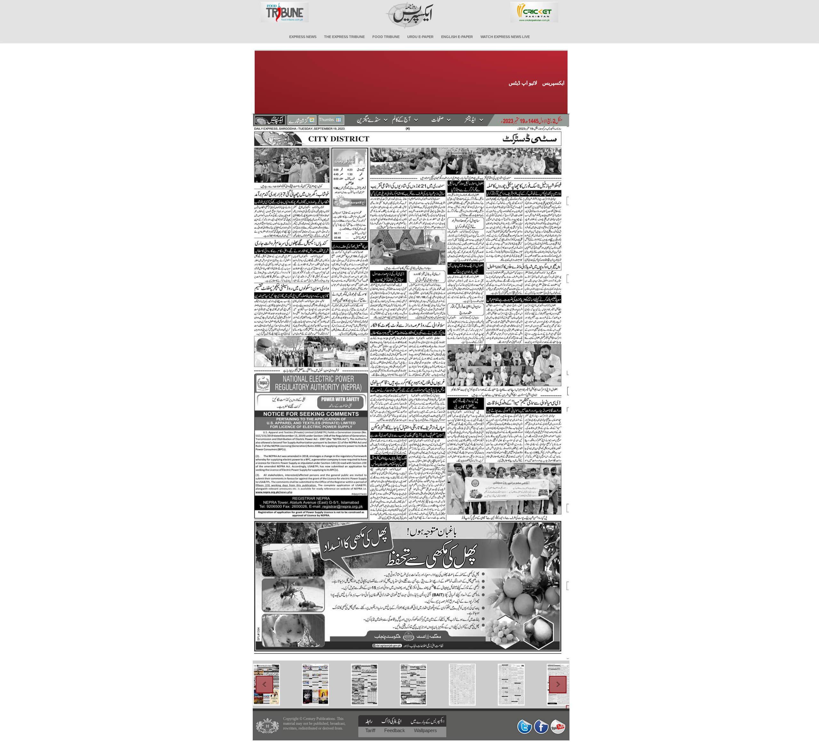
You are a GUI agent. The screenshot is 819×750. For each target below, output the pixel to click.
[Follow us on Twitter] (524, 726)
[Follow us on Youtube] (558, 726)
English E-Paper (457, 37)
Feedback (395, 730)
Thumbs (326, 119)
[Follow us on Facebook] (541, 726)
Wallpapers (425, 730)
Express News (302, 37)
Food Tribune (386, 37)
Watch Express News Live (505, 37)
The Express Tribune (344, 37)
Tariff (371, 730)
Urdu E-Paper (420, 37)
